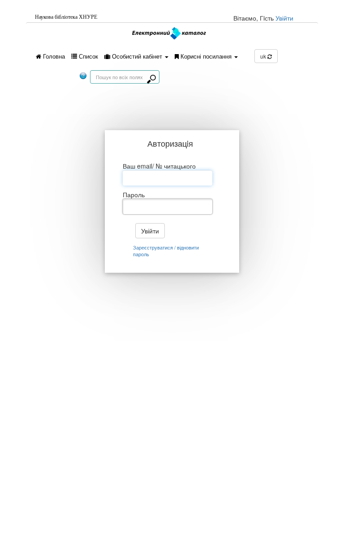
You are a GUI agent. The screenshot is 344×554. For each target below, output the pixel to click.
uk (263, 56)
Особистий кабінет (137, 56)
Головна (53, 56)
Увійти (284, 17)
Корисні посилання (206, 56)
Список (87, 56)
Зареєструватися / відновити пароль (166, 251)
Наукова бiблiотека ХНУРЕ (66, 17)
